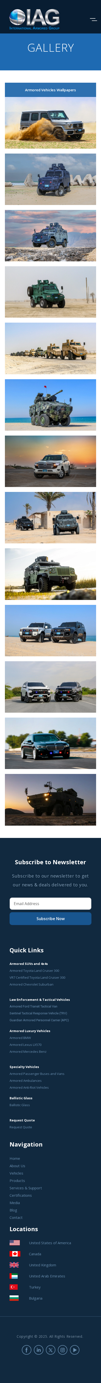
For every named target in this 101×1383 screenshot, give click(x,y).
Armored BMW (20, 1038)
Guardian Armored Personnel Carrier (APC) (39, 1020)
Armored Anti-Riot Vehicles (29, 1087)
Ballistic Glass (20, 1105)
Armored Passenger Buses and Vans (37, 1073)
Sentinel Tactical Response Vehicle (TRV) (38, 1013)
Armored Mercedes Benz (28, 1051)
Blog (13, 1210)
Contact (16, 1217)
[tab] (50, 90)
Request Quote (21, 1127)
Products (17, 1180)
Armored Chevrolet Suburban (31, 984)
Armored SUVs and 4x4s (29, 963)
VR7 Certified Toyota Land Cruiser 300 (37, 977)
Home (15, 1158)
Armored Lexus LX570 (25, 1044)
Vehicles (16, 1173)
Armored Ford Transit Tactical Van (33, 1006)
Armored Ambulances (26, 1080)
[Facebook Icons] (26, 1350)
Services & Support (26, 1187)
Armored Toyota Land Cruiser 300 (34, 970)
